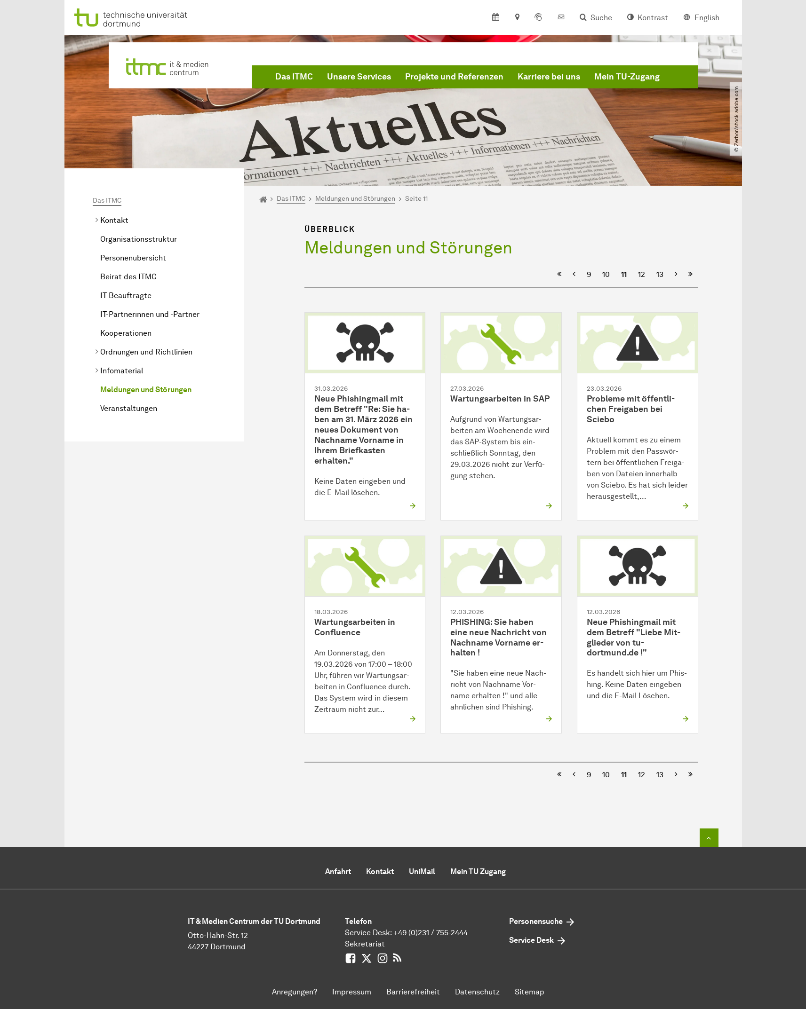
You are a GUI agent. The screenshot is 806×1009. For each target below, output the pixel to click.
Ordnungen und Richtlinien (146, 351)
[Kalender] (496, 17)
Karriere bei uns (549, 76)
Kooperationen (126, 333)
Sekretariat (365, 943)
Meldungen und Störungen (146, 389)
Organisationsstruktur (138, 239)
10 (606, 274)
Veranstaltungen (128, 408)
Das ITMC (294, 76)
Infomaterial (121, 370)
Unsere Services (359, 76)
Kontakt (114, 220)
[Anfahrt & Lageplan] (517, 17)
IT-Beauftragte (126, 295)
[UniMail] (561, 17)
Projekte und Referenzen (454, 76)
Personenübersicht (133, 257)
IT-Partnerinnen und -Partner (150, 314)
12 (641, 274)
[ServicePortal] (538, 17)
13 (659, 274)
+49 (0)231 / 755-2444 (430, 932)
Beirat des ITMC (128, 276)
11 (624, 274)
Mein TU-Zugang (627, 76)
